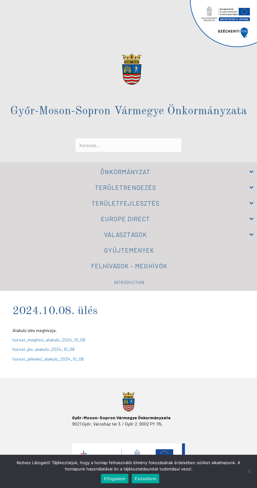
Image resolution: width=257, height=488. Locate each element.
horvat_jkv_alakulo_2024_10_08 (44, 349)
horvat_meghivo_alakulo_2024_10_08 (49, 339)
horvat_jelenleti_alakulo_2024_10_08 (48, 359)
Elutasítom (145, 478)
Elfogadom (114, 478)
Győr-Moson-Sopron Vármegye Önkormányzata (128, 111)
